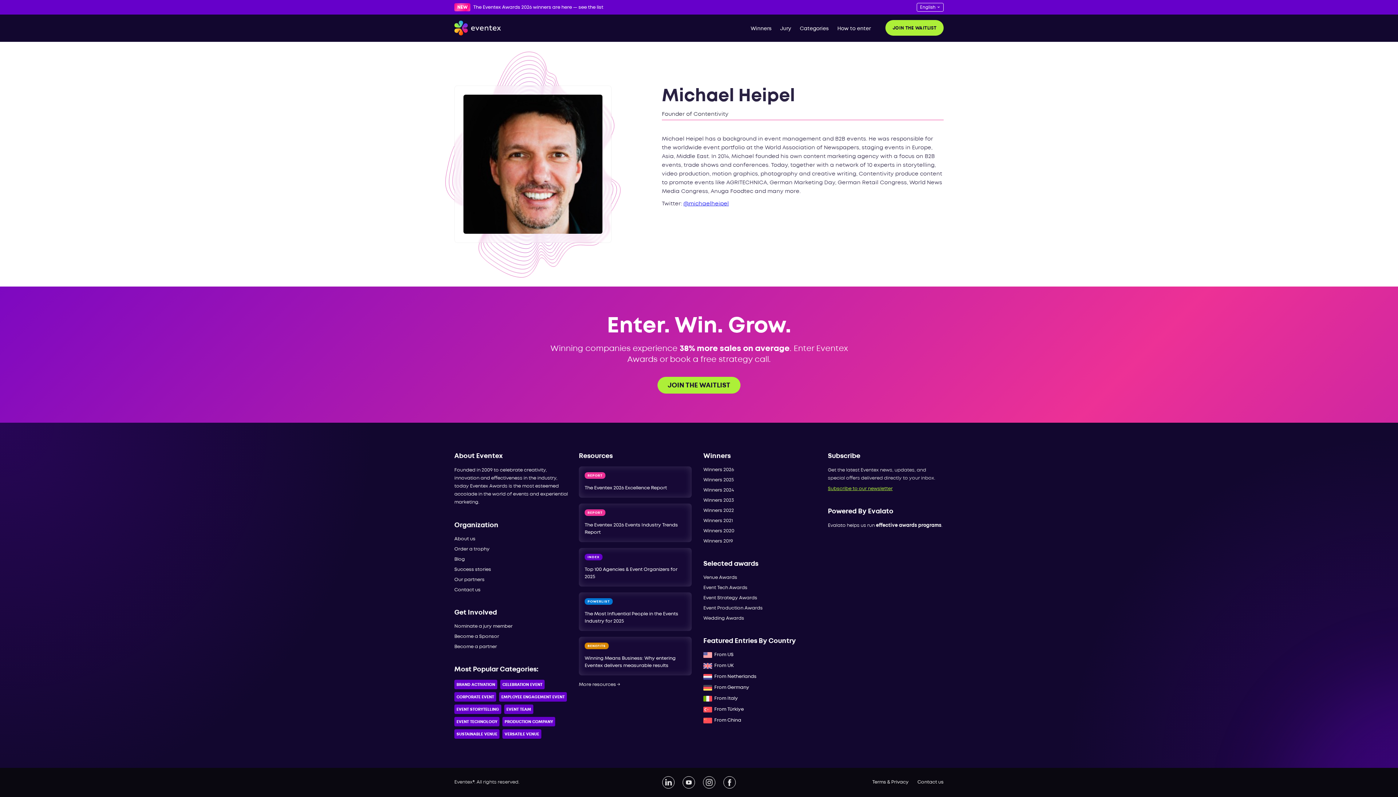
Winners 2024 (718, 490)
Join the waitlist (914, 28)
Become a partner (475, 647)
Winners (761, 29)
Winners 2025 (718, 480)
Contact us (467, 590)
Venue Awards (720, 578)
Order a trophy (472, 549)
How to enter (854, 29)
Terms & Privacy (890, 782)
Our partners (469, 580)
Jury (785, 29)
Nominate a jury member (483, 626)
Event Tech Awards (725, 588)
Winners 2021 (718, 521)
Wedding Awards (723, 618)
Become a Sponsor (476, 637)
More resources (599, 685)
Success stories (472, 570)
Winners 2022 (718, 511)
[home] (477, 28)
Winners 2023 (718, 500)
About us (464, 539)
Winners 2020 (718, 531)
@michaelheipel (706, 203)
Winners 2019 (718, 541)
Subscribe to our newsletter (860, 489)
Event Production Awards (733, 608)
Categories (814, 29)
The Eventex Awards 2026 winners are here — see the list (538, 7)
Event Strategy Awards (730, 598)
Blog (459, 559)
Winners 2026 (718, 470)
